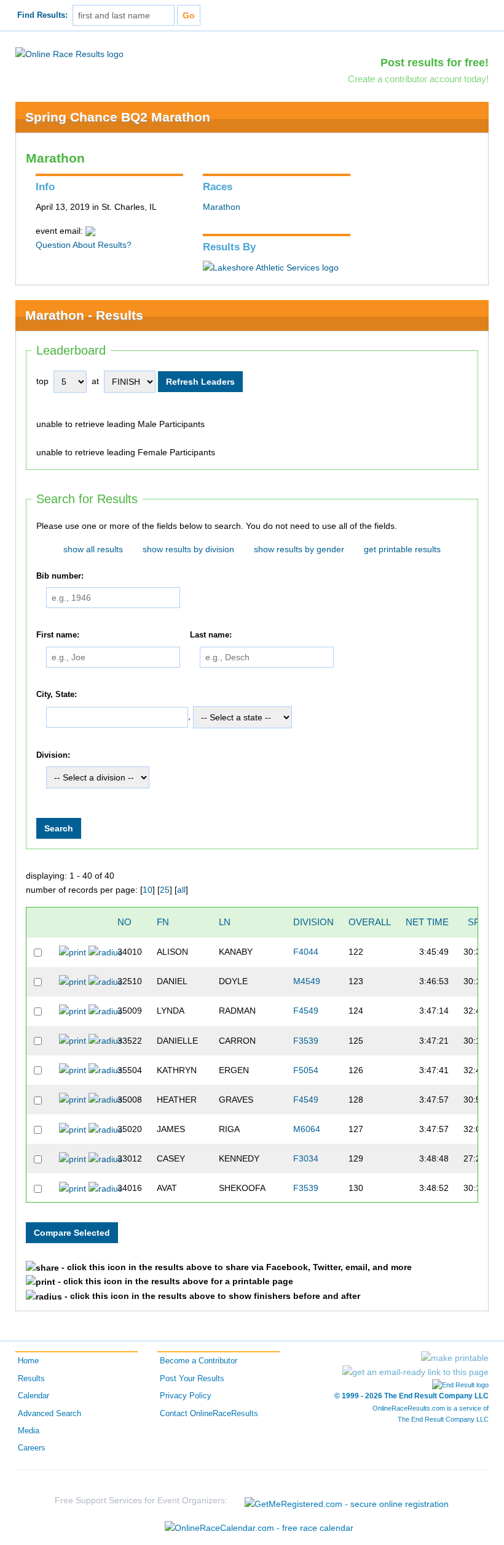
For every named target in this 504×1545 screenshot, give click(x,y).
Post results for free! (434, 62)
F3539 (305, 1041)
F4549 (305, 1010)
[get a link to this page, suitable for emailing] (415, 1372)
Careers (31, 1448)
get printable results (402, 549)
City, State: (56, 694)
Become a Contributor (198, 1361)
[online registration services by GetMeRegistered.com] (347, 1500)
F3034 (305, 1158)
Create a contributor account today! (418, 79)
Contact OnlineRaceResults (209, 1413)
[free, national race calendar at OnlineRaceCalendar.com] (259, 1527)
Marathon (221, 207)
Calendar (33, 1396)
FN (163, 922)
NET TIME (427, 922)
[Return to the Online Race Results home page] (69, 53)
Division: (53, 755)
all (181, 890)
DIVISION (313, 922)
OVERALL (369, 922)
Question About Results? (84, 245)
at (95, 381)
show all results (93, 549)
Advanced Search (49, 1413)
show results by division (188, 549)
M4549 (306, 981)
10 (147, 890)
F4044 (305, 952)
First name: (57, 635)
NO (124, 922)
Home (28, 1361)
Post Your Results (192, 1378)
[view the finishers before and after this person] (105, 952)
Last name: (211, 635)
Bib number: (60, 576)
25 (165, 890)
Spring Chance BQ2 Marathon (117, 117)
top (42, 381)
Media (28, 1431)
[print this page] (455, 1358)
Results (31, 1378)
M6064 (306, 1129)
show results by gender (299, 549)
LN (224, 922)
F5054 (305, 1070)
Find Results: (42, 15)
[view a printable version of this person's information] (72, 952)
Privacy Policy (185, 1396)
